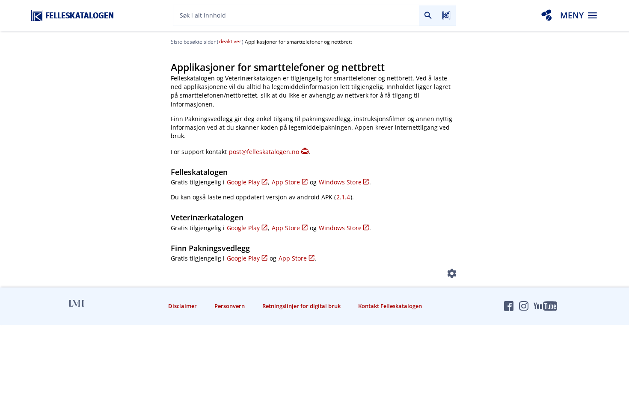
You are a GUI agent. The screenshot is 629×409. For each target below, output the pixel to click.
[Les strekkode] (446, 15)
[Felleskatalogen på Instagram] (524, 306)
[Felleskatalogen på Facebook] (509, 306)
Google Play (243, 182)
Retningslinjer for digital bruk (301, 306)
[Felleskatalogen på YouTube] (545, 306)
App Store (286, 182)
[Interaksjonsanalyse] (546, 15)
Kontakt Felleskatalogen (390, 306)
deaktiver (230, 41)
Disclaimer (182, 306)
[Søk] (428, 15)
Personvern (229, 306)
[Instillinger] (452, 275)
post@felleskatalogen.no (264, 152)
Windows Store (340, 182)
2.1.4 (343, 197)
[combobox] (296, 15)
